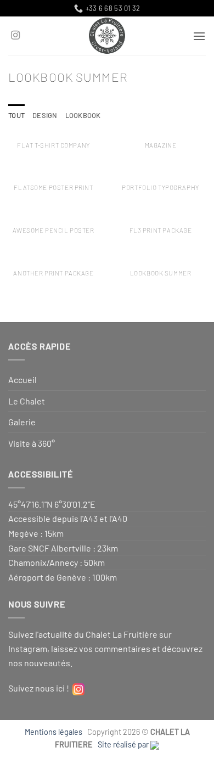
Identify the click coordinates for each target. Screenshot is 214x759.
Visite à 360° (31, 443)
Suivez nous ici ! (40, 688)
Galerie (22, 422)
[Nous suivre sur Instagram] (15, 36)
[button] (199, 36)
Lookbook (83, 115)
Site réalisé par (124, 744)
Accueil (22, 379)
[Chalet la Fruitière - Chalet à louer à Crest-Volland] (107, 35)
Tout (16, 115)
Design (45, 115)
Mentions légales (55, 731)
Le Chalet (26, 401)
